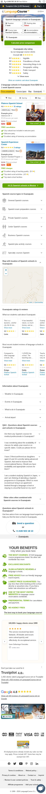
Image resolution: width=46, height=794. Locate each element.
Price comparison (7, 91)
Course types (21, 91)
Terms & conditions (15, 771)
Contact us (32, 775)
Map (30, 91)
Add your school (32, 785)
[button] (2, 2)
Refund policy (31, 771)
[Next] (44, 91)
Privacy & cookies (9, 775)
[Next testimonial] (41, 641)
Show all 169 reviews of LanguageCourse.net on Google (20, 697)
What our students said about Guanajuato (23, 80)
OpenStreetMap (39, 302)
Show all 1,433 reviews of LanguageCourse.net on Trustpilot (21, 681)
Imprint (41, 775)
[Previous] (2, 91)
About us (21, 775)
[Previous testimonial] (4, 641)
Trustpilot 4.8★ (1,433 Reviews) (17, 6)
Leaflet (30, 302)
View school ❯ (35, 123)
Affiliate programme (15, 785)
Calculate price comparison (23, 43)
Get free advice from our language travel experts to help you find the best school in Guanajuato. (22, 515)
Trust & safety (36, 780)
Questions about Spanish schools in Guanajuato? (17, 509)
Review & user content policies (16, 780)
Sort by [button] (24, 98)
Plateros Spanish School (10, 373)
